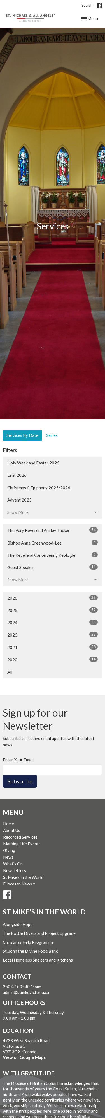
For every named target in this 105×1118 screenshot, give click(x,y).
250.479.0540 (16, 986)
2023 (51, 634)
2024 (51, 622)
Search (86, 5)
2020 (51, 659)
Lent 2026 (17, 475)
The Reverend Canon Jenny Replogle (51, 555)
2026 (51, 598)
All (9, 671)
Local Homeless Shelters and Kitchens (38, 959)
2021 (51, 647)
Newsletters (14, 870)
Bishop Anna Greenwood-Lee (51, 542)
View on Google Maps (24, 1057)
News (8, 857)
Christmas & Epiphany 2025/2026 (38, 487)
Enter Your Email (18, 759)
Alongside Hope (17, 924)
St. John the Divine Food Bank (30, 951)
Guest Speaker (51, 567)
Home (8, 823)
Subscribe (19, 781)
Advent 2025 (19, 499)
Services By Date (22, 435)
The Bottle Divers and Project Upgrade (39, 933)
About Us (11, 830)
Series (52, 435)
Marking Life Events (22, 843)
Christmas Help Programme (28, 942)
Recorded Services (20, 836)
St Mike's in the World (23, 877)
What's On (13, 863)
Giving (9, 850)
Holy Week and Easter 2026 (33, 462)
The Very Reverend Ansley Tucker (51, 530)
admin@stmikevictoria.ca (26, 992)
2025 (51, 610)
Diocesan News (18, 883)
